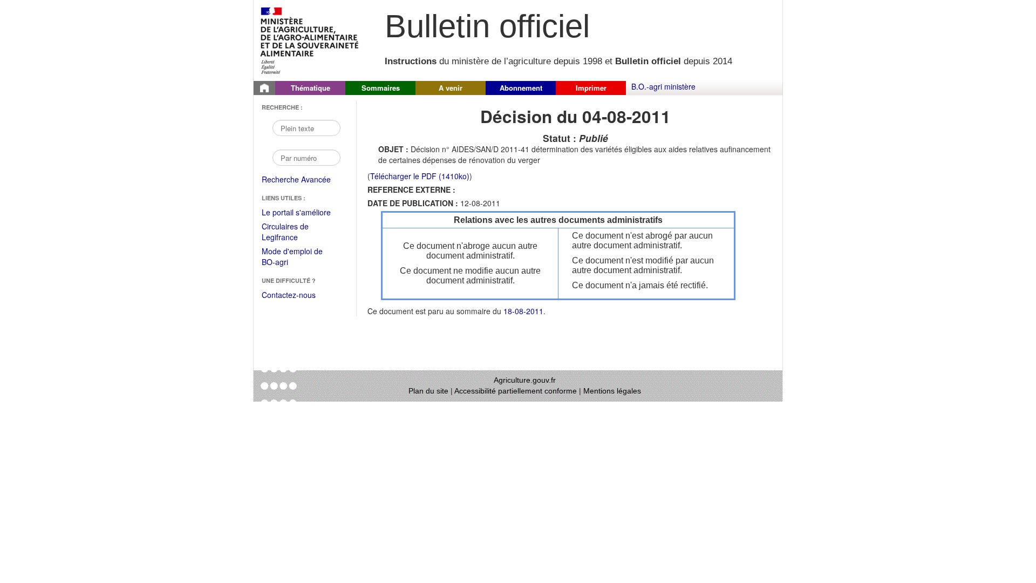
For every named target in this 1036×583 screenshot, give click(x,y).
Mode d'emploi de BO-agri (292, 257)
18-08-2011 (523, 311)
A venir (450, 88)
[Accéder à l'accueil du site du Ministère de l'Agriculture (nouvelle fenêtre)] (310, 39)
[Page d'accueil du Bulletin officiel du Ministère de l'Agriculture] (264, 88)
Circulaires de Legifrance (294, 232)
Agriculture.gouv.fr (525, 380)
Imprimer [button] (591, 88)
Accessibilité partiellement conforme (515, 391)
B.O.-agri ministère (663, 86)
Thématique (310, 88)
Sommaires (381, 88)
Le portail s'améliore (303, 212)
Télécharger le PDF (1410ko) (419, 176)
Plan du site (428, 391)
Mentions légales (612, 391)
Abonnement (521, 88)
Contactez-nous (289, 294)
